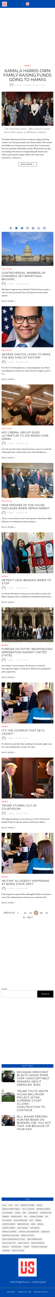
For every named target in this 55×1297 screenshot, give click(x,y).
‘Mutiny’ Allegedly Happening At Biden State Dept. (25, 882)
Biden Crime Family (11, 1209)
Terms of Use (24, 1292)
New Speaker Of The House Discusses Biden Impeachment (26, 507)
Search (4, 989)
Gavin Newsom (20, 1220)
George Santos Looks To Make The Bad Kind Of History (26, 356)
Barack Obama (28, 1205)
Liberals (45, 1232)
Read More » (27, 164)
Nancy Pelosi (27, 1235)
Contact (11, 1292)
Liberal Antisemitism (29, 1232)
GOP (31, 1220)
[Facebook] (11, 228)
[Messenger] (16, 228)
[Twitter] (22, 228)
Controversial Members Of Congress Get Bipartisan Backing (24, 276)
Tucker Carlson (39, 1247)
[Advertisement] (27, 36)
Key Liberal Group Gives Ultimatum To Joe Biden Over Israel (25, 435)
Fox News (6, 1220)
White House (18, 1251)
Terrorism (16, 1247)
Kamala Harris (9, 1232)
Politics (7, 269)
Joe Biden (34, 1228)
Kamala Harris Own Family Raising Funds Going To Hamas (28, 75)
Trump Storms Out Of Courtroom (19, 807)
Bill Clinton (28, 1209)
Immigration (23, 1224)
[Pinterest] (27, 228)
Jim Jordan (22, 1228)
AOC (17, 1205)
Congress (33, 1213)
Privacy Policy (41, 1292)
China (17, 1213)
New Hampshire (34, 1239)
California (7, 1213)
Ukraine (6, 1251)
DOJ (25, 1217)
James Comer (8, 1228)
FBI (46, 1217)
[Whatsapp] (39, 228)
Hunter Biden (8, 1224)
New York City (9, 1243)
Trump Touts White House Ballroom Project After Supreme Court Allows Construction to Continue (32, 1101)
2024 (11, 1205)
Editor (19, 85)
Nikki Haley (23, 1243)
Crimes (5, 1217)
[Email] (44, 228)
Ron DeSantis (37, 1243)
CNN (24, 1213)
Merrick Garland (10, 1235)
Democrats (16, 1217)
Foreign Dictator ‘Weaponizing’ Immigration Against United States (27, 652)
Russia (5, 1247)
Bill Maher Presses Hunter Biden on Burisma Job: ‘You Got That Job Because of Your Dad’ (34, 1123)
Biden (39, 1205)
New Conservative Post (13, 1239)
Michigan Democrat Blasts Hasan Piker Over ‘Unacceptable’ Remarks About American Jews (33, 1078)
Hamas (38, 1220)
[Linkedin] (33, 228)
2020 (4, 1205)
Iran (33, 1224)
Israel (40, 1224)
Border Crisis (43, 1209)
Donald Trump (36, 1217)
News (27, 66)
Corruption (45, 1213)
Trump (26, 1247)
